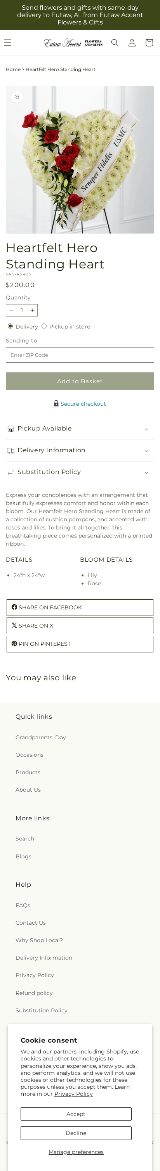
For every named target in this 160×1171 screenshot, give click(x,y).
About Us (28, 789)
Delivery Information (44, 957)
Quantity (18, 297)
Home (13, 69)
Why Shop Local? (39, 940)
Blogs (23, 856)
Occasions (29, 754)
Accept (75, 1113)
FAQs (23, 905)
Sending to (33, 341)
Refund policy (34, 992)
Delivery (28, 326)
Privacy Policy (73, 1093)
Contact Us (31, 922)
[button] (114, 42)
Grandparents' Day (41, 737)
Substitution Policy (42, 1010)
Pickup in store (69, 326)
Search (25, 838)
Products (28, 772)
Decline (76, 1132)
